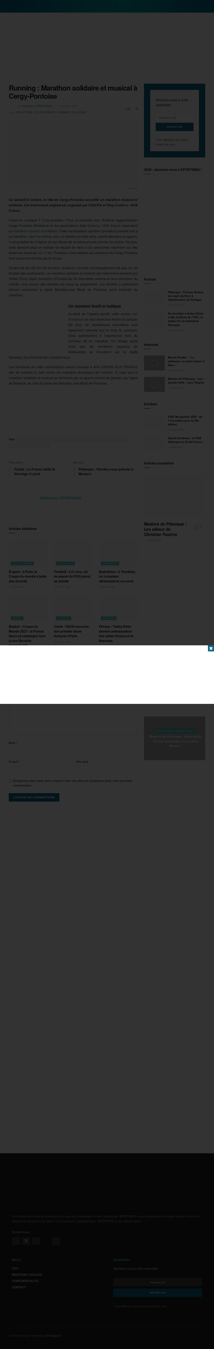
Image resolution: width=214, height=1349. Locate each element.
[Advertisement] (107, 674)
